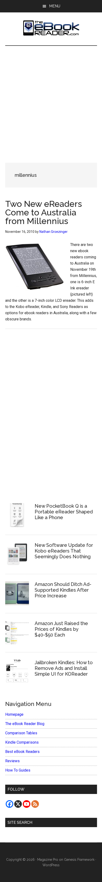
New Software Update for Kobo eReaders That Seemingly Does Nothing (64, 550)
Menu (54, 6)
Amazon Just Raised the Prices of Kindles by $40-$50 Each (61, 629)
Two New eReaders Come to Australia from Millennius (43, 212)
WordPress (51, 865)
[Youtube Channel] (26, 804)
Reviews (12, 761)
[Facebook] (9, 804)
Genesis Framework (79, 859)
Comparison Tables (21, 733)
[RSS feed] (35, 804)
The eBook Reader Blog (24, 723)
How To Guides (17, 770)
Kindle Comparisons (22, 742)
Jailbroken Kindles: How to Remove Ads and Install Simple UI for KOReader (64, 668)
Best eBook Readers (22, 751)
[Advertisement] (51, 99)
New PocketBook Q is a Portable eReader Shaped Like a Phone (64, 511)
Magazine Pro (47, 859)
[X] (18, 804)
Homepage (14, 714)
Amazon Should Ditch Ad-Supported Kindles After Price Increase (63, 590)
